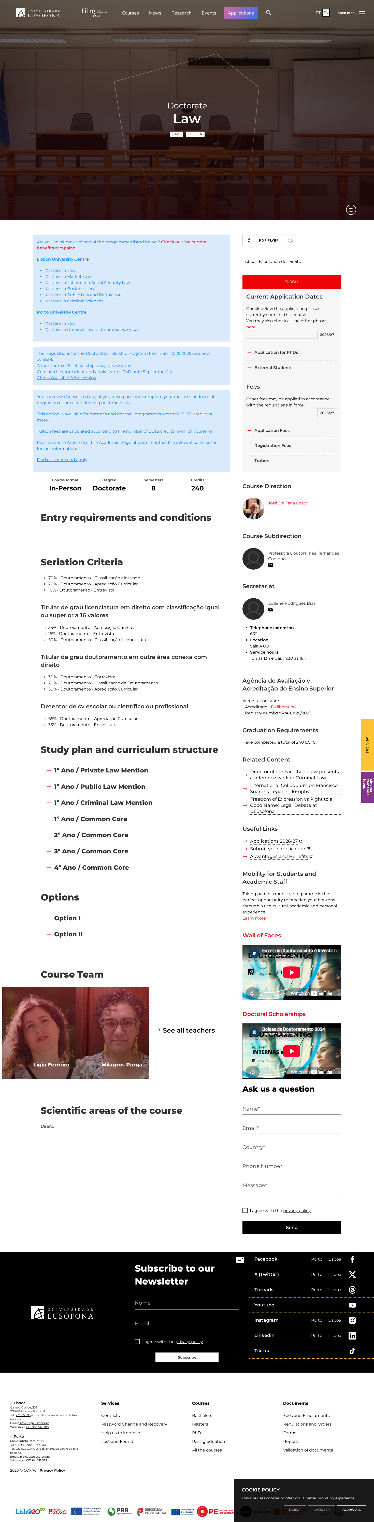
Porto (316, 1259)
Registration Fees (272, 445)
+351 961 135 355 (36, 1460)
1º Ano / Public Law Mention (100, 786)
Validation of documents (308, 1450)
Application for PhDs (276, 352)
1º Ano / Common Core (90, 819)
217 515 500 (23, 1415)
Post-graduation (208, 1441)
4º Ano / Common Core (91, 867)
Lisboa (195, 134)
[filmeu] (94, 12)
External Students (273, 367)
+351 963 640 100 (37, 1427)
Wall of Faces (261, 935)
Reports (291, 1441)
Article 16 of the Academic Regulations (106, 442)
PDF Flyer (269, 240)
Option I (67, 918)
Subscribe (187, 1357)
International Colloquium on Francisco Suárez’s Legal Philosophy (294, 788)
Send (292, 1227)
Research (181, 13)
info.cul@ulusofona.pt (34, 1423)
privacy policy (297, 1210)
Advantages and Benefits (279, 856)
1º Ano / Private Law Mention (101, 770)
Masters (200, 1424)
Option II (68, 934)
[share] (247, 240)
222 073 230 (24, 1448)
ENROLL (291, 281)
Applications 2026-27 (274, 841)
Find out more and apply (62, 459)
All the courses (207, 1450)
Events (209, 13)
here (251, 327)
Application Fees (272, 430)
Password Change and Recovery (134, 1424)
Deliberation (283, 706)
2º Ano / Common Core (91, 835)
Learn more (254, 918)
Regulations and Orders (307, 1424)
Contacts (110, 1415)
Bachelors (202, 1415)
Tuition (261, 460)
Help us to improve (120, 1432)
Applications (241, 13)
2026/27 (327, 334)
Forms (289, 1432)
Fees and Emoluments (306, 1415)
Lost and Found (117, 1441)
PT (318, 12)
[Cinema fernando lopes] (367, 787)
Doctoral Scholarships (274, 1014)
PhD (196, 1432)
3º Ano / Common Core (91, 851)
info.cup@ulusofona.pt (34, 1456)
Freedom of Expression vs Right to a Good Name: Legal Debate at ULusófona (291, 805)
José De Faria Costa (288, 503)
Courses (130, 13)
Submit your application (277, 849)
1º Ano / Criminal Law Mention (103, 802)
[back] (351, 210)
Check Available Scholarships (66, 377)
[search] (269, 12)
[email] (270, 564)
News (155, 13)
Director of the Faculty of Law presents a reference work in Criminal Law (294, 775)
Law (176, 134)
